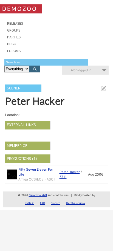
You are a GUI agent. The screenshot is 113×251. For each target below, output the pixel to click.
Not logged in (81, 70)
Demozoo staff (38, 195)
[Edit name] (103, 88)
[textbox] (46, 62)
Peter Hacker (70, 172)
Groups (13, 30)
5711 (63, 177)
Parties (14, 37)
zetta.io (29, 203)
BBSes (11, 44)
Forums (14, 51)
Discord (55, 203)
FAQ (42, 203)
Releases (15, 23)
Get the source (75, 203)
